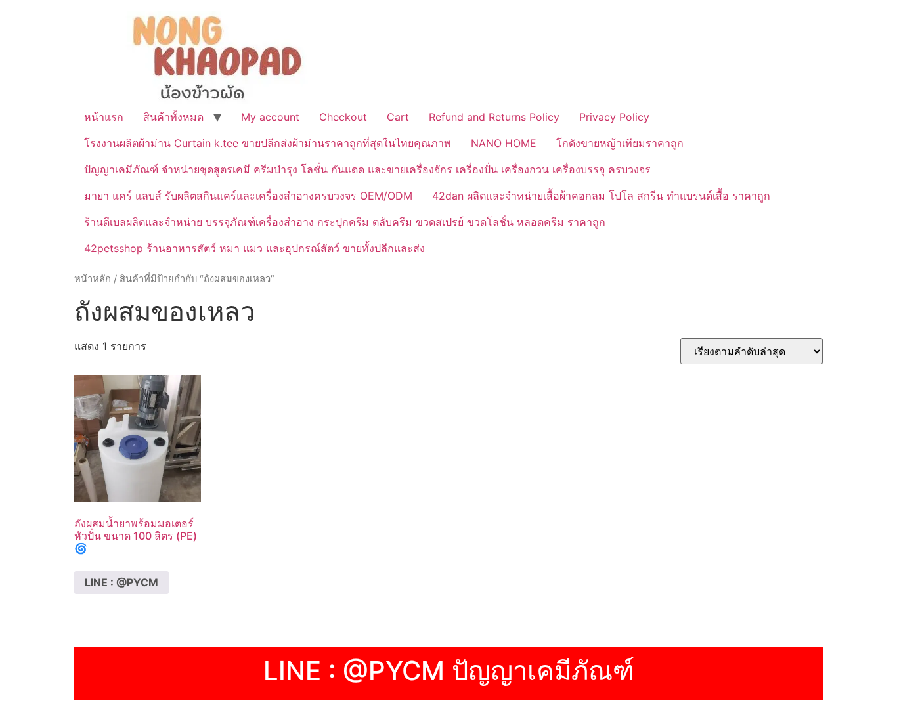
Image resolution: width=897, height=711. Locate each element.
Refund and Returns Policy (494, 116)
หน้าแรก (103, 116)
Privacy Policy (614, 116)
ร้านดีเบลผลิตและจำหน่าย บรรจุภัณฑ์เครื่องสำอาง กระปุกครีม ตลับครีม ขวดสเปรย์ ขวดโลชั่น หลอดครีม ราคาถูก (344, 221)
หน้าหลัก (92, 279)
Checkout (343, 116)
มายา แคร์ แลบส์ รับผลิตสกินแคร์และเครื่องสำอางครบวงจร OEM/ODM (248, 195)
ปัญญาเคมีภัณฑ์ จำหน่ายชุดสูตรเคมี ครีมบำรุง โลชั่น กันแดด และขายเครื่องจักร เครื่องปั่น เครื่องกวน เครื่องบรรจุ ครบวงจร (367, 169)
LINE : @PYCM (121, 582)
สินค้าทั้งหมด (173, 116)
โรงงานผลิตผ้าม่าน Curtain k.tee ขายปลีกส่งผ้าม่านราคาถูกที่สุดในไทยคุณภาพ (267, 143)
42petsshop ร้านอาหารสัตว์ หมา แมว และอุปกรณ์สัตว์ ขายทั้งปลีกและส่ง (254, 248)
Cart (398, 116)
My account (270, 116)
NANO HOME (503, 143)
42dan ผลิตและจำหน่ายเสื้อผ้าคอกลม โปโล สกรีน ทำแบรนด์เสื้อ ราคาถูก (601, 195)
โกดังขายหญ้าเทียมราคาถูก (620, 143)
